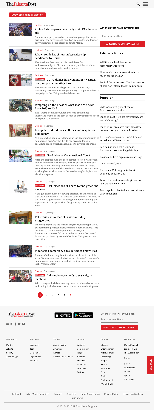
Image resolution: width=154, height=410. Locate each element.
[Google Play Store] (83, 315)
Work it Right (107, 384)
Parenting (105, 368)
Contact (58, 394)
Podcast (81, 372)
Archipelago (12, 356)
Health (104, 364)
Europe (56, 352)
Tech (32, 348)
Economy (34, 345)
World (56, 339)
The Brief (81, 360)
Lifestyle (104, 345)
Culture (104, 339)
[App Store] (63, 315)
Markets (34, 360)
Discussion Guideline (133, 394)
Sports (127, 375)
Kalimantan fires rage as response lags (121, 156)
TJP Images (129, 379)
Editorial (81, 345)
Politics (9, 345)
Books (103, 376)
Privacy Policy (111, 394)
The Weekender (131, 352)
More (127, 358)
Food (103, 372)
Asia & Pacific (59, 345)
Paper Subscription (90, 394)
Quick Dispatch (131, 345)
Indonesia (11, 339)
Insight (80, 352)
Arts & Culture (107, 352)
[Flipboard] (23, 324)
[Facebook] (15, 324)
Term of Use (77, 397)
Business (34, 339)
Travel (127, 371)
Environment (107, 380)
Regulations (35, 356)
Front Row (129, 339)
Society (9, 352)
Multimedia (129, 367)
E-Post (127, 363)
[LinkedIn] (7, 324)
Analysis (81, 356)
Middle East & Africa (63, 356)
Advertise (71, 394)
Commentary (83, 348)
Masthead (16, 394)
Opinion (81, 339)
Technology (106, 356)
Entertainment (107, 348)
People (104, 360)
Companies (35, 352)
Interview (81, 368)
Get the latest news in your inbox (119, 27)
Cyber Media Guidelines (37, 394)
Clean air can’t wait (110, 163)
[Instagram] (12, 324)
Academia (81, 364)
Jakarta (9, 348)
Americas (57, 348)
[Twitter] (19, 324)
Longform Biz (130, 348)
